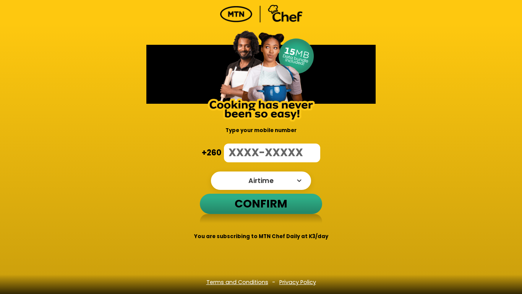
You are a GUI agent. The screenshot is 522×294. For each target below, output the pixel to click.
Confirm (261, 203)
